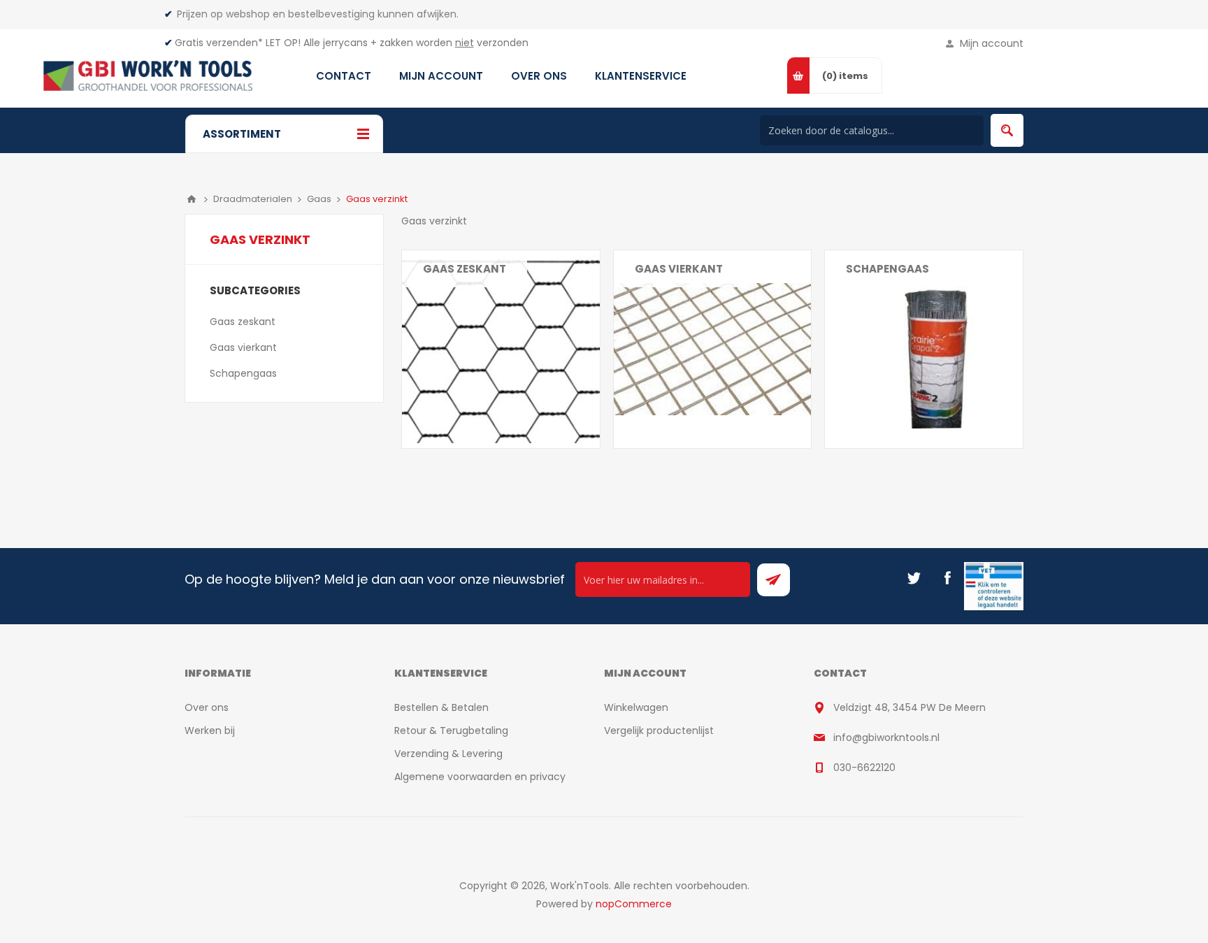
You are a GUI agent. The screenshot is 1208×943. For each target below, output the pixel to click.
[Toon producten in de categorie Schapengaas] (924, 349)
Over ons (207, 707)
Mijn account (991, 43)
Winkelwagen (636, 707)
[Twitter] (914, 578)
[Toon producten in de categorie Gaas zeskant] (501, 349)
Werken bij (210, 730)
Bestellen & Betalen (441, 707)
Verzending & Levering (448, 754)
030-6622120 (864, 768)
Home (192, 199)
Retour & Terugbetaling (451, 730)
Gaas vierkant (679, 268)
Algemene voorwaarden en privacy (480, 777)
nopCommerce (634, 904)
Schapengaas (887, 268)
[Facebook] (947, 578)
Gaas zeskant (464, 268)
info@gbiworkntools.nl (886, 737)
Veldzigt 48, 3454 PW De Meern (909, 707)
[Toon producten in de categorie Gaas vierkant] (713, 349)
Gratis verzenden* (219, 43)
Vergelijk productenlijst (659, 730)
